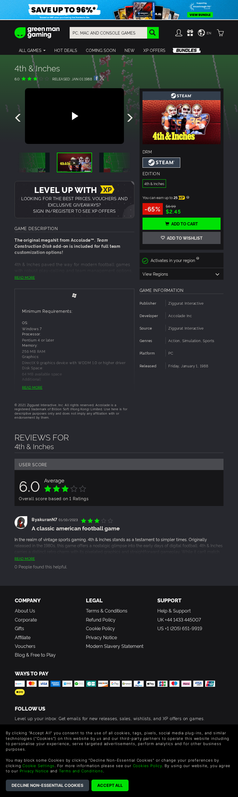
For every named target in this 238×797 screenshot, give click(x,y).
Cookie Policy (100, 628)
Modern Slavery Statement (114, 646)
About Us (25, 610)
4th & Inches (154, 183)
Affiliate (22, 637)
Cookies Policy (147, 765)
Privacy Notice (101, 637)
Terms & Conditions (106, 610)
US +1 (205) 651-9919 (179, 628)
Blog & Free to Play (35, 654)
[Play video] (74, 116)
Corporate (26, 619)
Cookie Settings (38, 765)
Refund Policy (101, 619)
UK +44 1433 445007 (179, 619)
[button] (32, 50)
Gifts (19, 628)
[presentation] (19, 118)
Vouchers (25, 646)
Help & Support (174, 610)
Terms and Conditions (81, 771)
